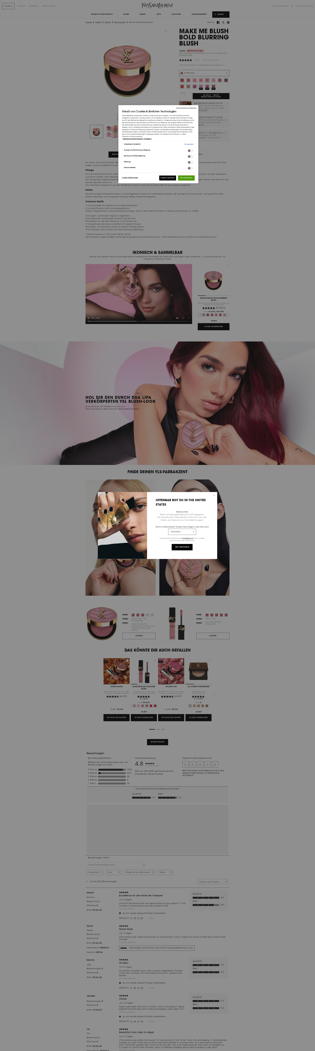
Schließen (214, 495)
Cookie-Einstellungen (130, 177)
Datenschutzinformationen (133, 139)
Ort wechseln (182, 547)
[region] (158, 144)
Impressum (148, 139)
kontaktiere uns (187, 538)
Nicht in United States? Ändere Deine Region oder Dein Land (182, 527)
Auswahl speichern (167, 178)
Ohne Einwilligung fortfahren (186, 108)
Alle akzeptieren (186, 178)
